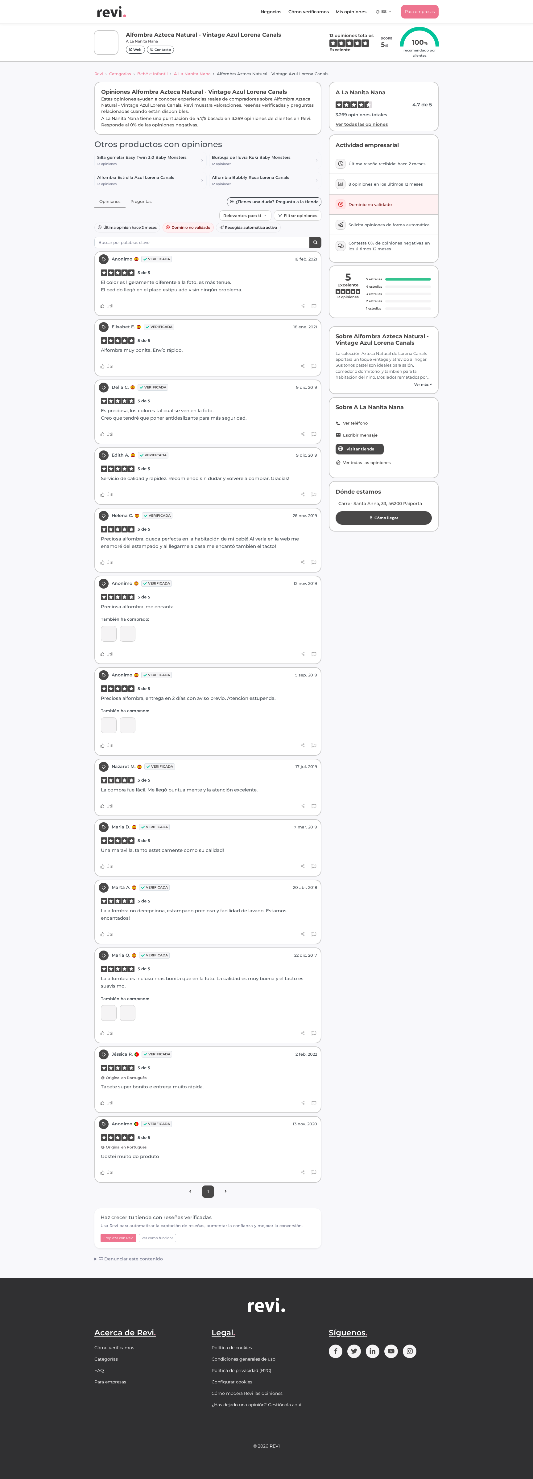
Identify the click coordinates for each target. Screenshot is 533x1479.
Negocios (271, 11)
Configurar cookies (232, 1382)
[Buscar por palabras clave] (315, 242)
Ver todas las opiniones (362, 124)
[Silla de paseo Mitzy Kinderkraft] (127, 1013)
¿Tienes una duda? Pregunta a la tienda (277, 201)
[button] (384, 384)
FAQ (99, 1370)
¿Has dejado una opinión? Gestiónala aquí (256, 1404)
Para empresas (420, 11)
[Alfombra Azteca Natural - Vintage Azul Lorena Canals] (127, 634)
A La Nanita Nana (192, 73)
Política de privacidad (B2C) (241, 1370)
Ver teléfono (355, 423)
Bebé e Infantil (152, 73)
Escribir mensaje (360, 435)
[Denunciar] (314, 306)
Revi (98, 73)
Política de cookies (232, 1347)
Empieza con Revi (118, 1238)
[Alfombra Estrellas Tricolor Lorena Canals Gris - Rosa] (109, 725)
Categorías (120, 73)
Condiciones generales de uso (243, 1359)
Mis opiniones (351, 11)
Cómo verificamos (308, 11)
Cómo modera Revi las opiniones (247, 1393)
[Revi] (111, 11)
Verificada (159, 259)
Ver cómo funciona (157, 1238)
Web (137, 49)
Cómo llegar (386, 518)
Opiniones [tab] (110, 201)
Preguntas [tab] (141, 201)
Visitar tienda (360, 448)
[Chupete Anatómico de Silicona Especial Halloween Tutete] (109, 634)
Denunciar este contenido (133, 1258)
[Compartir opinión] (303, 305)
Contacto (162, 49)
